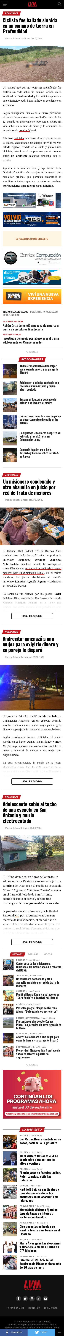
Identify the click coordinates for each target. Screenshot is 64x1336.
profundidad (12, 315)
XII (17, 915)
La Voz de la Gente (15, 1308)
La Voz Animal (50, 1308)
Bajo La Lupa (34, 1308)
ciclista (36, 312)
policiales (19, 138)
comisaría (24, 130)
